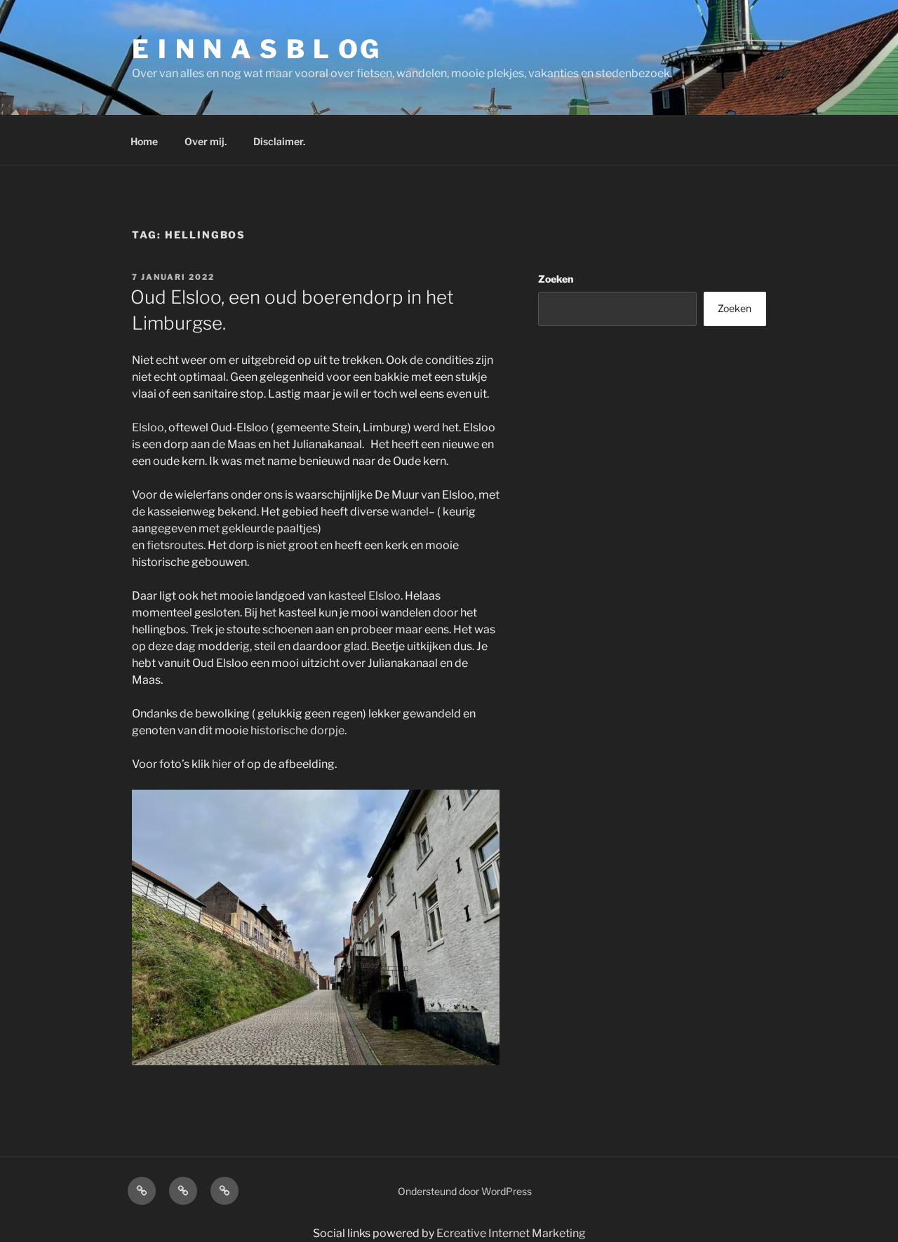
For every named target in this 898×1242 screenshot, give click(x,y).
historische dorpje (297, 730)
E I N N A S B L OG (256, 49)
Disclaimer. (279, 141)
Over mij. (206, 141)
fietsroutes (175, 545)
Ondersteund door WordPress (465, 1191)
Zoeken (555, 279)
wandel (410, 511)
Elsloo (148, 427)
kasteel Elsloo (364, 595)
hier (222, 764)
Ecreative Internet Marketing (511, 1233)
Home (144, 141)
